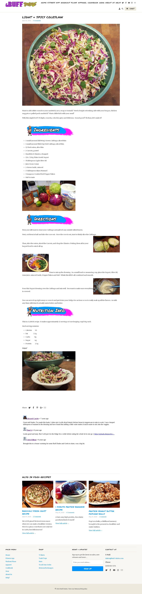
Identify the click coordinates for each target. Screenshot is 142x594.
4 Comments (70, 512)
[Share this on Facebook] (33, 407)
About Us (9, 574)
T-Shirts (42, 555)
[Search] (123, 9)
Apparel (8, 565)
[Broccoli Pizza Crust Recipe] (37, 508)
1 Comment (102, 517)
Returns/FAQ (79, 589)
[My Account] (120, 9)
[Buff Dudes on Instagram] (118, 570)
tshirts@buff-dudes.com (114, 558)
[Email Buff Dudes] (122, 570)
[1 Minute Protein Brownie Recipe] (71, 504)
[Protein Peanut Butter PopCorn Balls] (104, 508)
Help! (7, 578)
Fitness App (10, 558)
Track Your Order (45, 565)
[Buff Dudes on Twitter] (106, 570)
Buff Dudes (64, 589)
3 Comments (37, 20)
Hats (40, 561)
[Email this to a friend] (44, 407)
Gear (7, 571)
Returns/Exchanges (46, 568)
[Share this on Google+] (40, 407)
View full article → (29, 533)
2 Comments (37, 517)
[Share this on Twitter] (29, 407)
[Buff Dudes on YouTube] (114, 570)
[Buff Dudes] (21, 4)
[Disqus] (71, 442)
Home (8, 555)
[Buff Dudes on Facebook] (110, 570)
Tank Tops (43, 558)
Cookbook (9, 568)
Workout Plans (11, 561)
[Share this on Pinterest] (37, 407)
